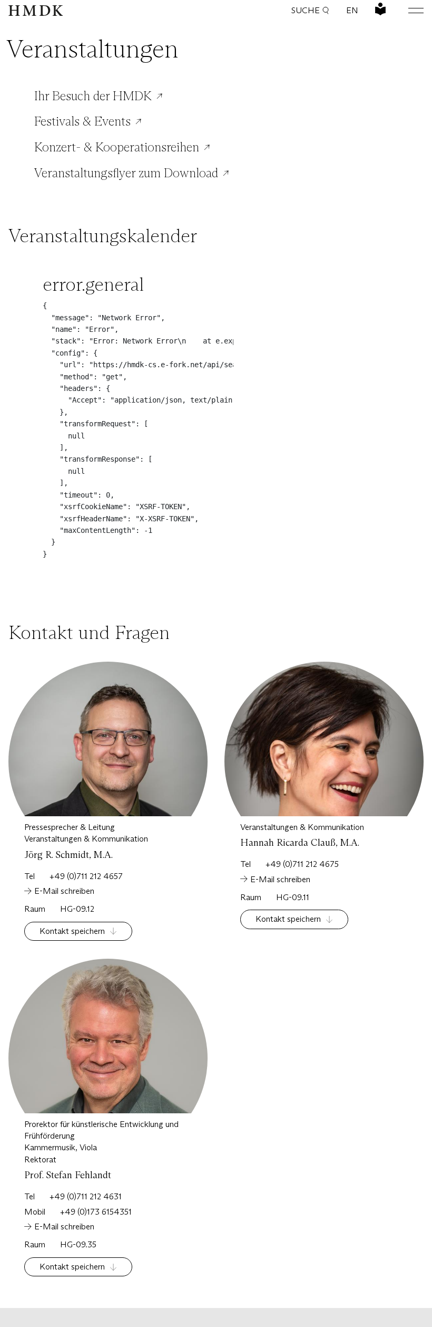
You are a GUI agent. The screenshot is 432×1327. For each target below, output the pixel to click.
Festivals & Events (82, 121)
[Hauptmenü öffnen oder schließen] (408, 10)
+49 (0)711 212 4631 (86, 1196)
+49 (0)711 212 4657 (86, 876)
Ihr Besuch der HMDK (93, 96)
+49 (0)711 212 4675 (302, 864)
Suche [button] (305, 10)
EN (352, 10)
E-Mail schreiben (64, 891)
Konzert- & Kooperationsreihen (116, 147)
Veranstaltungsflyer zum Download (126, 173)
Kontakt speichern (72, 931)
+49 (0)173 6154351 (96, 1212)
